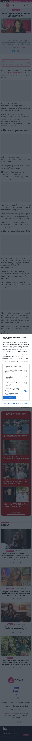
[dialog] (16, 370)
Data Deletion (6, 403)
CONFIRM (10, 397)
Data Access (16, 403)
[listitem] (16, 367)
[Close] (28, 337)
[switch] (25, 371)
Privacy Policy (25, 403)
